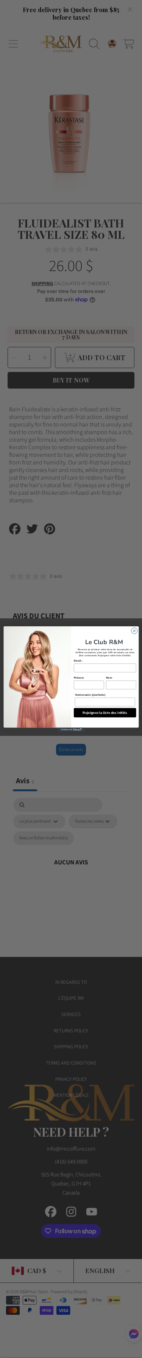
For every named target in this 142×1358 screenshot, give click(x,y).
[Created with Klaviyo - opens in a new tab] (71, 730)
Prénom (78, 677)
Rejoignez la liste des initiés (105, 712)
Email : (77, 660)
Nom (109, 677)
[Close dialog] (134, 631)
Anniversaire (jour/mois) (90, 694)
